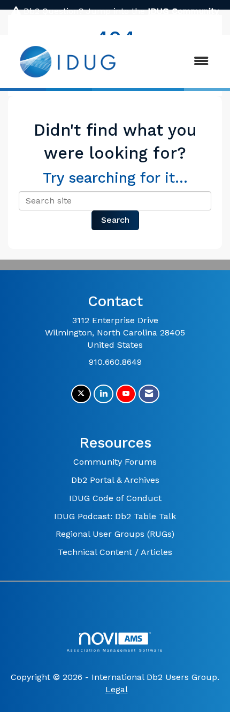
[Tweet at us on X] (81, 394)
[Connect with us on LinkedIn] (103, 394)
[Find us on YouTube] (126, 394)
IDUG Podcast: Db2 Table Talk (115, 516)
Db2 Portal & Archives (115, 480)
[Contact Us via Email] (149, 394)
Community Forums (115, 462)
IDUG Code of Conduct (115, 498)
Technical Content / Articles (115, 552)
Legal (116, 689)
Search (115, 220)
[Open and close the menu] (173, 61)
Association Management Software (115, 650)
